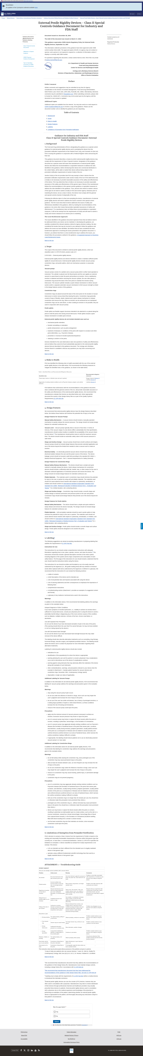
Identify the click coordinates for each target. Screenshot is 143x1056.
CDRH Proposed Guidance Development (29, 58)
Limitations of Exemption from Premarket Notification (63, 129)
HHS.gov (118, 1035)
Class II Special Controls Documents (29, 46)
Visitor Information (71, 1032)
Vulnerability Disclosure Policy (71, 1042)
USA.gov (119, 1039)
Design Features (52, 124)
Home (3, 18)
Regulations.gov (68, 94)
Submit (57, 1021)
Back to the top (49, 240)
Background (51, 116)
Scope (49, 118)
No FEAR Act (71, 1039)
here (36, 7)
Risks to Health (52, 121)
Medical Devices (11, 18)
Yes (57, 1012)
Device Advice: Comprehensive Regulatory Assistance (29, 18)
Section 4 (97, 378)
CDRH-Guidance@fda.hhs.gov (54, 106)
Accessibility (24, 1039)
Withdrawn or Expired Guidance (28, 52)
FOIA (119, 1032)
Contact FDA (15, 1050)
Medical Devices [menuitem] (111, 43)
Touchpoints (84, 1025)
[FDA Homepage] (8, 14)
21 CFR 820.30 (58, 398)
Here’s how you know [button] (28, 0)
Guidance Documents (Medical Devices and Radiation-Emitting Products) (61, 18)
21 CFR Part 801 (67, 543)
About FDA (24, 1035)
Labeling (50, 127)
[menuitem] (114, 38)
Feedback (141, 526)
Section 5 (93, 379)
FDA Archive (24, 1032)
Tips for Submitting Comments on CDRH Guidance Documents (28, 64)
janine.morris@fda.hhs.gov (54, 60)
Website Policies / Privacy (71, 1035)
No (57, 1016)
